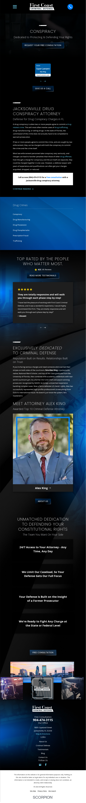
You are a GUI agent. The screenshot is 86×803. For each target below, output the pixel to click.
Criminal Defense (43, 745)
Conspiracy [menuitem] (17, 214)
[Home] (42, 6)
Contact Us (43, 757)
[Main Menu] (15, 7)
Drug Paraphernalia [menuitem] (21, 230)
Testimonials (43, 749)
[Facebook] (46, 764)
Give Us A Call (43, 88)
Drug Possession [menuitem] (20, 225)
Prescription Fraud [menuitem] (20, 235)
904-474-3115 (43, 719)
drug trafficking (61, 127)
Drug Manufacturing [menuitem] (21, 219)
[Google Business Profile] (40, 764)
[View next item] (45, 81)
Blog (43, 753)
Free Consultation (42, 652)
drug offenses (66, 156)
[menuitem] (33, 791)
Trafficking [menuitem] (17, 241)
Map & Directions (43, 734)
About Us (43, 501)
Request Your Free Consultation (43, 45)
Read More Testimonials (43, 275)
